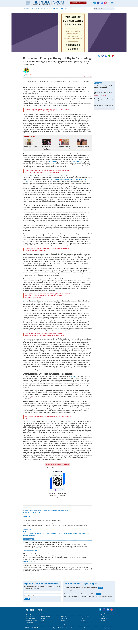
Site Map (103, 616)
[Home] (44, 3)
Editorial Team (30, 616)
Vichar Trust (29, 614)
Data (75, 533)
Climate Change (45, 616)
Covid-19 (43, 618)
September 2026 (29, 8)
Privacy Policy (30, 624)
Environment (64, 618)
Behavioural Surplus (29, 535)
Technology (84, 622)
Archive (103, 620)
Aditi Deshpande (98, 89)
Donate (100, 587)
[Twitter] (95, 3)
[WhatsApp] (108, 56)
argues (73, 376)
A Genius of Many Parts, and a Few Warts (36, 554)
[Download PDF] (112, 56)
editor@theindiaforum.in (34, 512)
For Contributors (61, 8)
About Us (28, 613)
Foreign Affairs (85, 616)
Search (103, 614)
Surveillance (53, 533)
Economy (43, 624)
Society (83, 620)
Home (24, 54)
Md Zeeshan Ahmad (98, 102)
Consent (45, 533)
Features (39, 8)
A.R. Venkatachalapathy (100, 95)
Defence (43, 622)
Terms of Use (29, 622)
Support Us (104, 618)
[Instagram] (105, 3)
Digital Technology (29, 533)
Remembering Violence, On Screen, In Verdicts (38, 565)
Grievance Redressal (31, 620)
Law (82, 618)
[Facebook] (98, 3)
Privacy (38, 533)
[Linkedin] (102, 3)
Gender (63, 620)
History (63, 624)
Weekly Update (105, 613)
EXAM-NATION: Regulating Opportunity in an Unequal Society (48, 148)
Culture (43, 620)
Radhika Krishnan (27, 74)
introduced (52, 161)
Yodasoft (111, 627)
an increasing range (78, 161)
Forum (52, 8)
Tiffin (46, 8)
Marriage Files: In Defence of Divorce (103, 105)
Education (63, 616)
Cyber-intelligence (84, 533)
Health (63, 622)
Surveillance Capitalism (65, 533)
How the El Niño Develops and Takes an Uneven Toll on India (43, 542)
